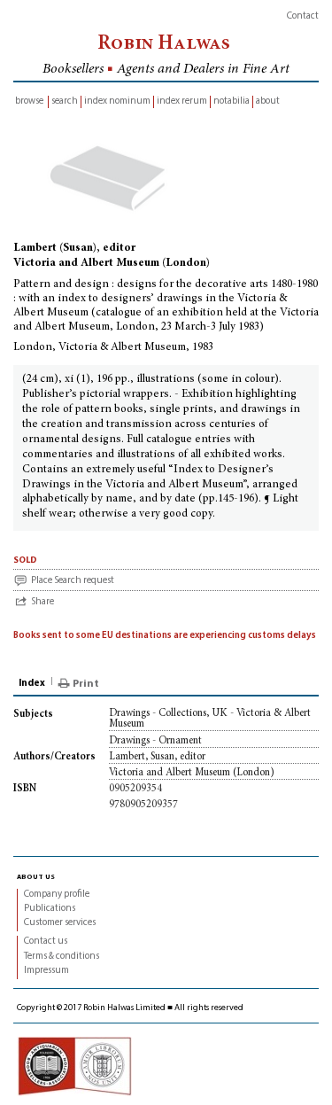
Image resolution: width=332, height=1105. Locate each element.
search (64, 101)
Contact (303, 16)
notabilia (231, 101)
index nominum (117, 101)
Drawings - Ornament (155, 740)
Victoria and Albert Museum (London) (191, 772)
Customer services (60, 923)
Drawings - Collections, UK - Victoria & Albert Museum (210, 718)
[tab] (33, 684)
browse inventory (29, 102)
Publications (49, 909)
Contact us (45, 941)
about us (36, 876)
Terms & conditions (61, 956)
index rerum (182, 101)
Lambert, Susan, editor (157, 756)
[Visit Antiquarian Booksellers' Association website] (74, 1066)
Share (42, 602)
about (268, 101)
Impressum (46, 971)
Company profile (56, 894)
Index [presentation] (32, 684)
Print (86, 684)
